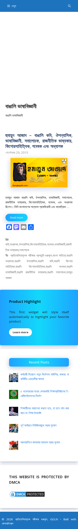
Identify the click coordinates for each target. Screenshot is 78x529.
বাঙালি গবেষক (56, 266)
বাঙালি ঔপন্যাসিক (26, 261)
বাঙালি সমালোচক (56, 272)
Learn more (20, 332)
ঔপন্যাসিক (24, 244)
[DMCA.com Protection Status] (27, 497)
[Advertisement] (39, 53)
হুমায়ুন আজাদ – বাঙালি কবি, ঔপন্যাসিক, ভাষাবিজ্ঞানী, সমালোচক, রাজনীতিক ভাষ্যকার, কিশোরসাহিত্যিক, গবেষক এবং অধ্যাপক (39, 140)
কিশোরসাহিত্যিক (38, 244)
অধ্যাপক (14, 244)
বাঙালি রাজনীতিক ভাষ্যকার (31, 272)
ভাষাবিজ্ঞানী (60, 244)
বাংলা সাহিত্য (59, 255)
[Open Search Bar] (69, 6)
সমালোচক (24, 250)
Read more (16, 217)
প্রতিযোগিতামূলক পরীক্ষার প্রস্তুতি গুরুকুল (31, 255)
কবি (7, 244)
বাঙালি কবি (45, 261)
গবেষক (50, 244)
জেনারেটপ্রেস (7, 523)
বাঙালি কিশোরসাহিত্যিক (30, 266)
